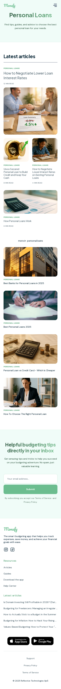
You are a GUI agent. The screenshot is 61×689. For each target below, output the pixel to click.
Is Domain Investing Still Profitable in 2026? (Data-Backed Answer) (30, 602)
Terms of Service (43, 498)
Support (31, 658)
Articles (8, 567)
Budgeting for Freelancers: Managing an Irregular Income (30, 608)
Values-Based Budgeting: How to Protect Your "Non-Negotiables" (30, 626)
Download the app (14, 579)
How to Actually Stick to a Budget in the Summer (30, 614)
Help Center (10, 585)
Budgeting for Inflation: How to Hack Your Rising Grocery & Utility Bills (30, 620)
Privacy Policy (30, 502)
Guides (7, 573)
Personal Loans (12, 68)
